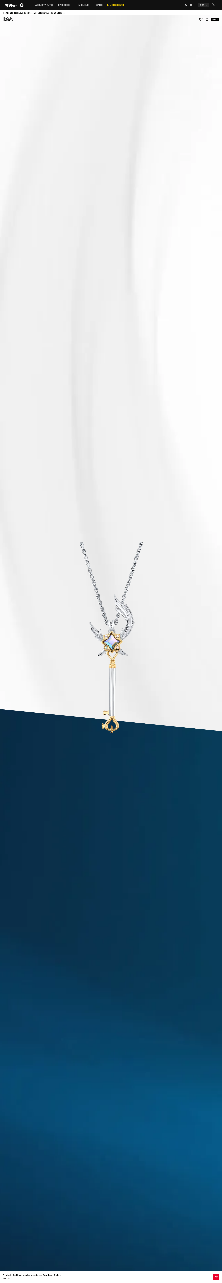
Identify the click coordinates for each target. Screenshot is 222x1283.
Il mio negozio (115, 5)
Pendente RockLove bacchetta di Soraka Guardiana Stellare (32, 1275)
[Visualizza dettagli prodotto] (216, 1277)
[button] (215, 4)
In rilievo (83, 5)
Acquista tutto (44, 5)
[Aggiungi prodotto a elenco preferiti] (200, 19)
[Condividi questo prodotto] (207, 19)
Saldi (99, 5)
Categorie (64, 5)
